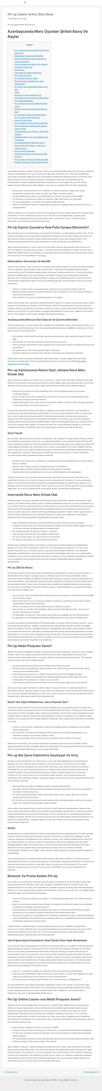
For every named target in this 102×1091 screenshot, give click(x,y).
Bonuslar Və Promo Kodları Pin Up (28, 95)
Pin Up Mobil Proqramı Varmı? (26, 78)
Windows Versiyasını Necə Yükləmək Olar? (31, 162)
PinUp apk (13, 19)
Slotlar (17, 92)
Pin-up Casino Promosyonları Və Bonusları (31, 123)
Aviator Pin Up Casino (23, 120)
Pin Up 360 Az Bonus (23, 75)
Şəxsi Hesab (19, 70)
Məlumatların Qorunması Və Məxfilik (29, 56)
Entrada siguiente (91, 1072)
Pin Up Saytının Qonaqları (25, 151)
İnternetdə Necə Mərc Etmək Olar (28, 73)
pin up (43, 255)
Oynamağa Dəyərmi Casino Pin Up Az (30, 143)
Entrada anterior (10, 1072)
